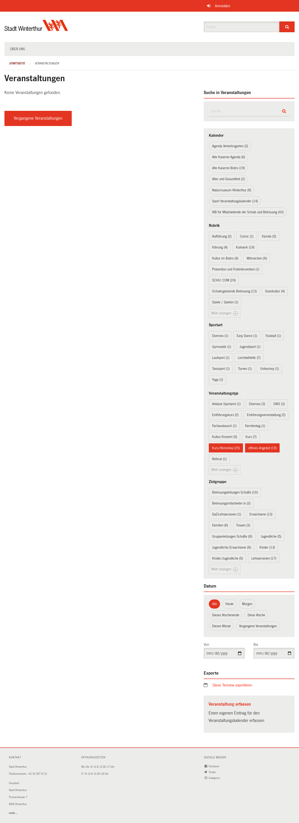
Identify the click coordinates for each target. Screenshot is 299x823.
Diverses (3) (257, 404)
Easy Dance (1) (247, 336)
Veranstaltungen (47, 63)
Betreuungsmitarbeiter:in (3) (231, 503)
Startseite (17, 63)
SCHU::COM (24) (224, 280)
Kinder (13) (267, 547)
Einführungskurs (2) (225, 415)
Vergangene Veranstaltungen (38, 118)
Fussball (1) (273, 336)
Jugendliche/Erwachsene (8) (231, 547)
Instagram (214, 778)
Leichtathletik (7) (249, 358)
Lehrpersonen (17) (263, 558)
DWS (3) (279, 404)
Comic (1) (246, 236)
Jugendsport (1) (249, 347)
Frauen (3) (243, 525)
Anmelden (222, 6)
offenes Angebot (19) (262, 448)
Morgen (247, 604)
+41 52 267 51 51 (37, 773)
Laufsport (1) (220, 358)
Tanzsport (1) (221, 369)
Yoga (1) (217, 380)
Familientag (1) (255, 426)
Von (206, 645)
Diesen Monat (221, 626)
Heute (229, 604)
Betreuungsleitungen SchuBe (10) (235, 492)
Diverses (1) (220, 336)
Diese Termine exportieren (232, 685)
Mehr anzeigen (221, 313)
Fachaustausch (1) (224, 426)
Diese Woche (256, 615)
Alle (214, 604)
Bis (255, 645)
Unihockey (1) (269, 369)
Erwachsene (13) (260, 514)
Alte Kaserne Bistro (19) (228, 168)
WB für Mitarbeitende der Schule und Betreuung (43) (248, 212)
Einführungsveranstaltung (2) (266, 415)
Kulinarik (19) (245, 247)
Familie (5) (269, 236)
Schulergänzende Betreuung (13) (234, 291)
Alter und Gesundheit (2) (228, 179)
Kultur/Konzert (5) (224, 437)
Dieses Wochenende (225, 615)
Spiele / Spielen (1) (225, 302)
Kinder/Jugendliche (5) (227, 558)
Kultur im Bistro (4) (225, 258)
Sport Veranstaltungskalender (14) (235, 201)
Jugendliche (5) (271, 536)
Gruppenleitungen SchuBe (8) (232, 536)
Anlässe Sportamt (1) (226, 404)
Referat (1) (219, 459)
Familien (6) (220, 525)
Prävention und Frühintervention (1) (235, 269)
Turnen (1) (245, 369)
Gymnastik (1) (221, 347)
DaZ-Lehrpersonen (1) (226, 514)
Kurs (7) (251, 437)
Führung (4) (220, 247)
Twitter (212, 772)
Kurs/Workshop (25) (226, 448)
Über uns (17, 49)
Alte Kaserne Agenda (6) (228, 157)
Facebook (214, 766)
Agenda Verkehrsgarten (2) (230, 146)
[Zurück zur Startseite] (36, 29)
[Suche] (287, 26)
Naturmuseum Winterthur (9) (231, 190)
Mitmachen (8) (257, 258)
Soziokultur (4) (275, 291)
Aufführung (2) (221, 236)
